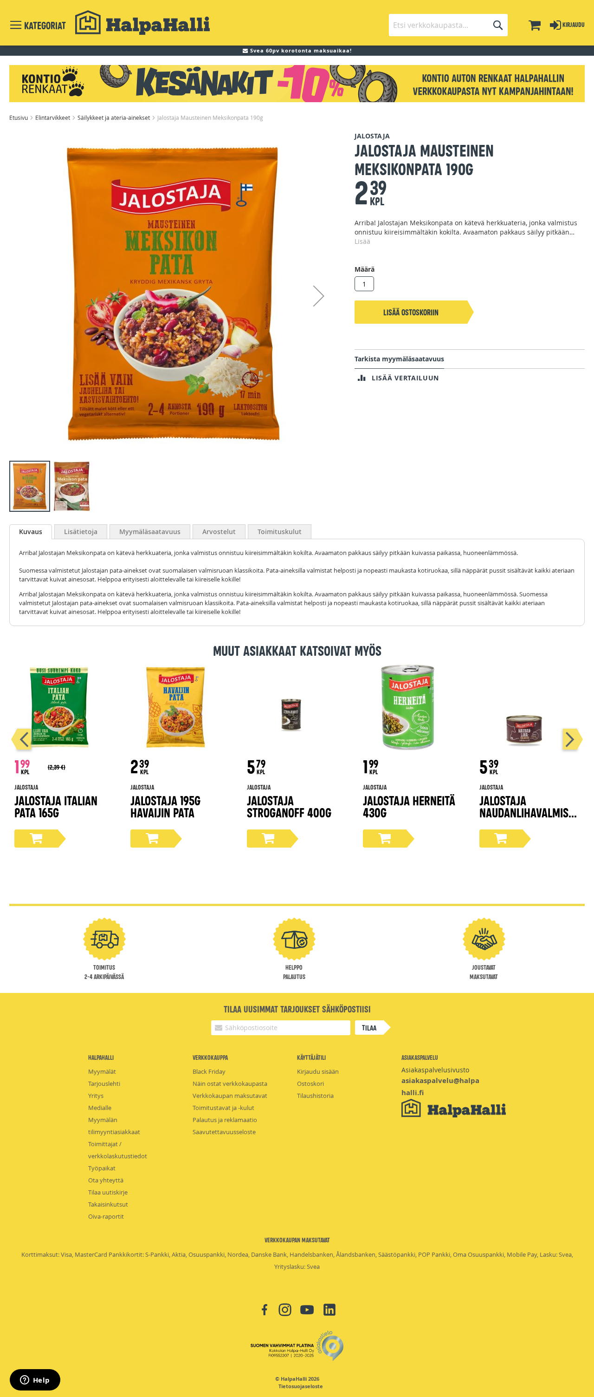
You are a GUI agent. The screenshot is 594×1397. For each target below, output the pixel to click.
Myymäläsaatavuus (150, 531)
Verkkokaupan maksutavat (230, 1095)
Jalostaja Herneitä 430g (409, 806)
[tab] (30, 531)
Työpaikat (102, 1168)
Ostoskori (310, 1083)
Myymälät (102, 1071)
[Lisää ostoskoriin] (36, 838)
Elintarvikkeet (53, 117)
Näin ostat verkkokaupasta (230, 1083)
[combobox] (448, 25)
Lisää (362, 241)
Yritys (95, 1095)
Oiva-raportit (106, 1216)
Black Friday (209, 1071)
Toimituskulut (280, 531)
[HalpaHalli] (142, 22)
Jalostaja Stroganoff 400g (289, 806)
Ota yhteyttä (105, 1180)
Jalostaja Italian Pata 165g (55, 806)
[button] (318, 295)
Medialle (99, 1107)
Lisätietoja (80, 531)
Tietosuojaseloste (300, 1386)
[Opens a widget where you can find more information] (34, 1380)
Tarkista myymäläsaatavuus (399, 358)
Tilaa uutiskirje (108, 1192)
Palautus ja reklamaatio (225, 1120)
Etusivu (19, 117)
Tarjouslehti (104, 1083)
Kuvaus (30, 531)
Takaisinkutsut (108, 1204)
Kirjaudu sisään (318, 1071)
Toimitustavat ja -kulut (223, 1107)
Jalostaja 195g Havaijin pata (165, 806)
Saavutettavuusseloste (224, 1132)
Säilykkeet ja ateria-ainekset (114, 117)
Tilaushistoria (315, 1095)
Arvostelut (219, 531)
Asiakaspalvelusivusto (435, 1069)
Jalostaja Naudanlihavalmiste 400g (529, 812)
